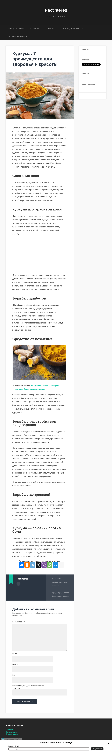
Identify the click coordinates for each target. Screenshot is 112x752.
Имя (14, 654)
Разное (51, 29)
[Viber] (44, 565)
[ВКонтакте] (21, 565)
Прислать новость (18, 36)
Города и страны (17, 29)
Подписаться (97, 749)
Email (15, 664)
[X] (38, 565)
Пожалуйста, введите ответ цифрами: (28, 686)
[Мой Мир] (55, 565)
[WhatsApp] (49, 565)
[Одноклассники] (27, 565)
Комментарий (18, 622)
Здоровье (63, 582)
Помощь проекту (71, 29)
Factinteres (56, 10)
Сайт (14, 675)
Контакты (10, 730)
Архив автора (18, 584)
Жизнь (36, 29)
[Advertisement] (39, 254)
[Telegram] (32, 565)
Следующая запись (60, 596)
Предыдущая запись (61, 593)
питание (55, 586)
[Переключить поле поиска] (102, 36)
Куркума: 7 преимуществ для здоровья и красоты (35, 59)
